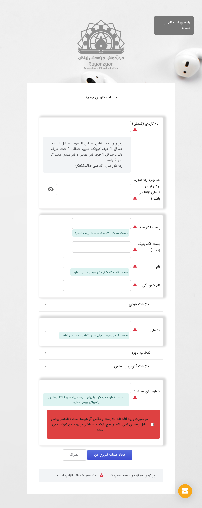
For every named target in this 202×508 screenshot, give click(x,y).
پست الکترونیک (149, 227)
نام (158, 266)
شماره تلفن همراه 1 (147, 391)
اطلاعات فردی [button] (140, 304)
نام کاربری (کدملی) (145, 123)
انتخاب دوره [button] (141, 353)
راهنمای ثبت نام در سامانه (177, 25)
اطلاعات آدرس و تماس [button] (132, 366)
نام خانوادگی (151, 285)
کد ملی (155, 330)
